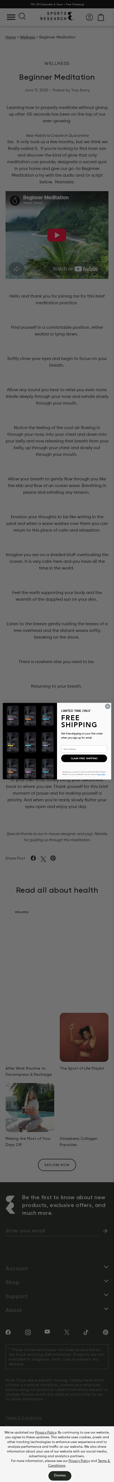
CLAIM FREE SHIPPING (84, 758)
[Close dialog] (107, 706)
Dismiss (60, 1475)
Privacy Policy (45, 1432)
